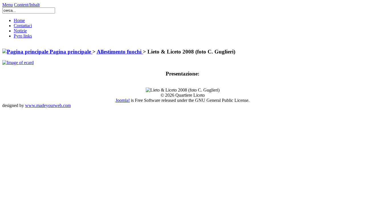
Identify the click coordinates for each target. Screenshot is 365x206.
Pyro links (23, 35)
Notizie (20, 30)
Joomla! (122, 100)
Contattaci (23, 25)
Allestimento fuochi (120, 52)
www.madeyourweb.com (48, 105)
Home (19, 20)
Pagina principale (70, 52)
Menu (7, 4)
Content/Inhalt (27, 4)
